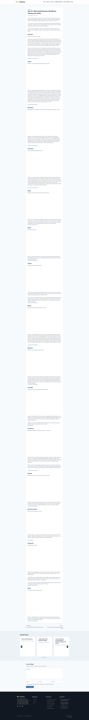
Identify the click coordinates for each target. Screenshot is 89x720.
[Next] (67, 647)
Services (52, 1)
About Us (48, 1)
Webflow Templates (58, 1)
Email (40, 681)
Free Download (34, 58)
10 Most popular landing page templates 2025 (34, 626)
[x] (21, 706)
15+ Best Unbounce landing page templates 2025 (55, 627)
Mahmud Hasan (24, 640)
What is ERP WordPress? (27, 639)
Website (53, 681)
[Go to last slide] (21, 647)
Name (28, 681)
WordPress (29, 9)
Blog (72, 1)
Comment (29, 669)
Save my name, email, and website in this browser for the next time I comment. (40, 684)
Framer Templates (66, 1)
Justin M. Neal (31, 15)
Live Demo (30, 58)
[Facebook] (19, 706)
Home (44, 1)
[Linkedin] (22, 706)
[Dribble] (17, 706)
